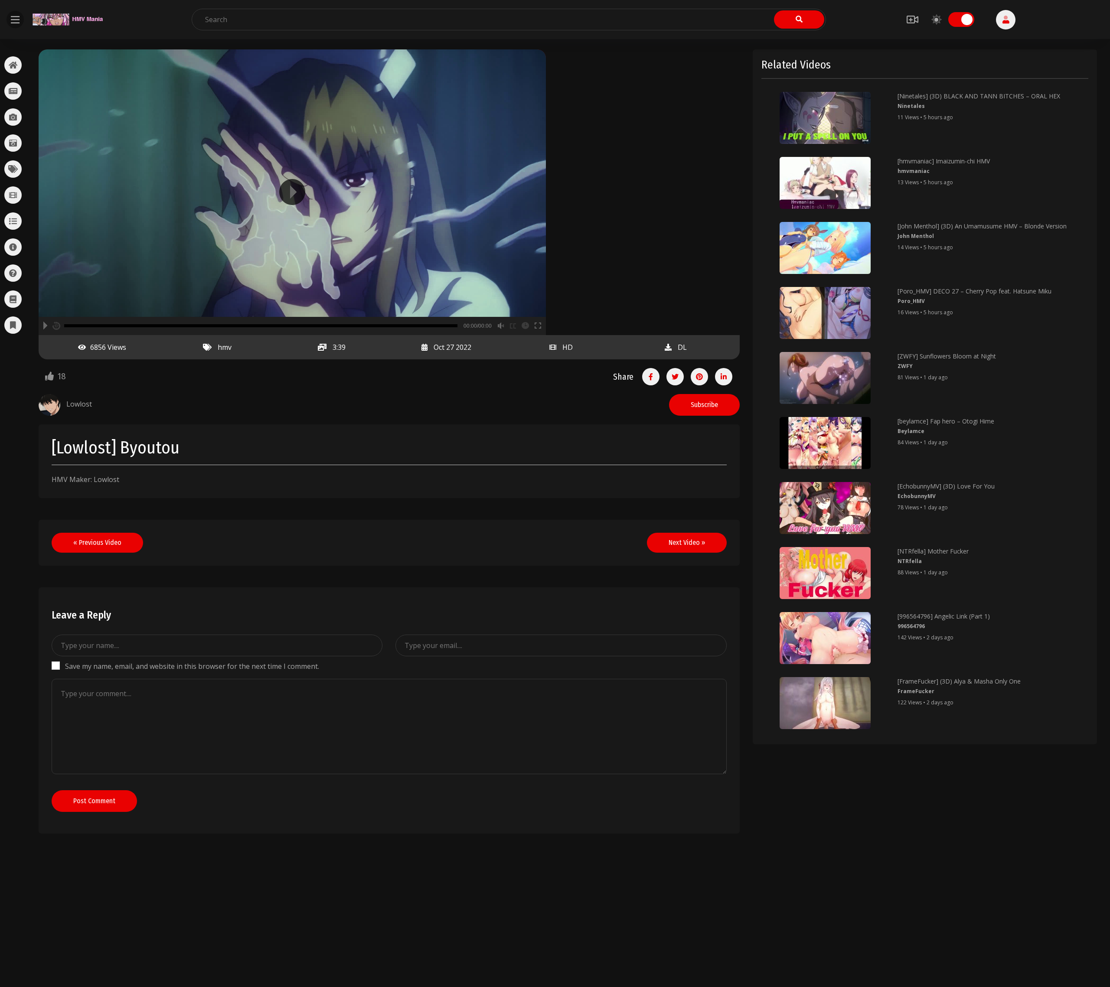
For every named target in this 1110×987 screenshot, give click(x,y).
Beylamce (911, 431)
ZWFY (905, 366)
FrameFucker (916, 691)
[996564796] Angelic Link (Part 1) (944, 616)
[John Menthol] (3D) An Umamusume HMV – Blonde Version (982, 226)
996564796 (911, 626)
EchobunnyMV (917, 496)
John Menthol (916, 236)
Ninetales (911, 106)
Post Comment (94, 801)
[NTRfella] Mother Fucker (933, 551)
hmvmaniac (914, 171)
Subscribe (704, 405)
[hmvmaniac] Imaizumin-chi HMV (944, 161)
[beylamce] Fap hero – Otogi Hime (946, 421)
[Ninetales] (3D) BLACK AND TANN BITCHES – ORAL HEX (979, 96)
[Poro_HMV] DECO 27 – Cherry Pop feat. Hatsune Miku (974, 291)
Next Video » (687, 542)
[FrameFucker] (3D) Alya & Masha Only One (959, 681)
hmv (225, 347)
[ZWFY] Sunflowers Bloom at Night (947, 356)
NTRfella (910, 561)
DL (682, 347)
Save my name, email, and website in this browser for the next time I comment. (192, 666)
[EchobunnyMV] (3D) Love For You (946, 486)
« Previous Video (97, 542)
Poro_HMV (911, 301)
